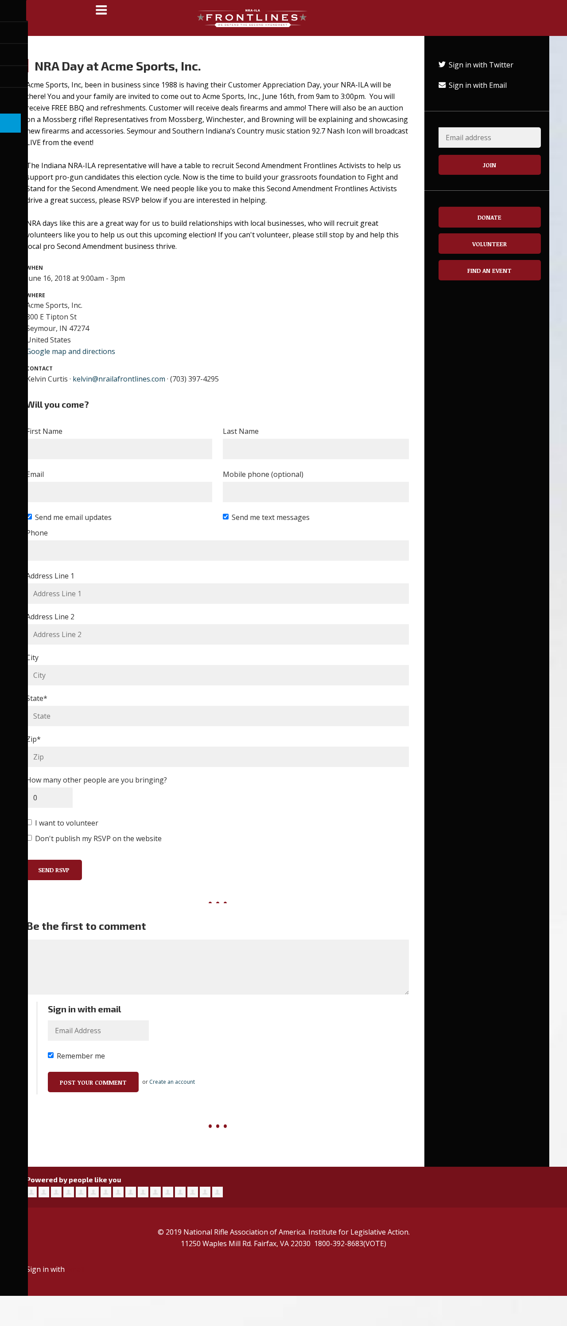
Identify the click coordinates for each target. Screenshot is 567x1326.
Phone (37, 533)
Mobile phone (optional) (263, 474)
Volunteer (489, 244)
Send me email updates (73, 517)
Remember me (81, 1056)
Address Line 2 (50, 617)
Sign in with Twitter (480, 65)
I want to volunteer (66, 823)
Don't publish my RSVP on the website (98, 838)
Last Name (241, 431)
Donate (489, 217)
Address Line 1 (50, 576)
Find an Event (489, 270)
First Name (44, 431)
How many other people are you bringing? (96, 780)
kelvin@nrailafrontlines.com (119, 379)
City (32, 657)
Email (35, 474)
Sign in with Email (477, 85)
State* (36, 698)
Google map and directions (70, 351)
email (75, 1269)
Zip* (33, 739)
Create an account (172, 1082)
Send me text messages (271, 517)
